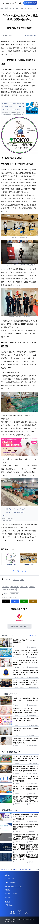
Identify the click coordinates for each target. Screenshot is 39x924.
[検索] (20, 3)
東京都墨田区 (14, 594)
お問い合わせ (9, 905)
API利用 (7, 901)
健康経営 (32, 586)
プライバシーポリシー (12, 894)
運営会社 (7, 875)
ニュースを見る (31, 635)
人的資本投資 (14, 586)
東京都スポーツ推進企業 (9, 589)
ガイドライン (9, 897)
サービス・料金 (10, 879)
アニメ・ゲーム (33, 8)
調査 (22, 579)
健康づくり (24, 586)
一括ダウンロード (20, 571)
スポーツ (23, 8)
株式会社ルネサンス (31, 35)
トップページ (6, 869)
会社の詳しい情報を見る (19, 626)
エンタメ (15, 8)
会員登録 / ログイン (30, 3)
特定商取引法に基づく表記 (13, 886)
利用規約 (7, 890)
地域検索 (8, 8)
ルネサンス (5, 586)
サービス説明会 (10, 882)
